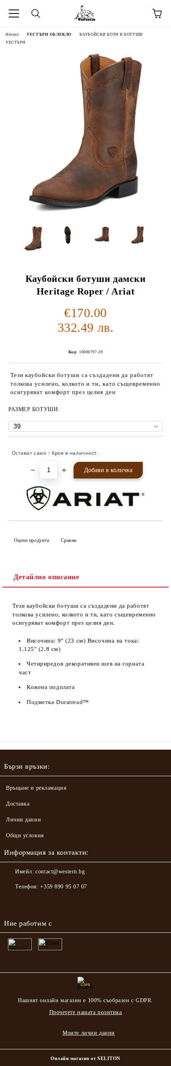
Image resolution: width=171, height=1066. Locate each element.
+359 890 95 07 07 (63, 887)
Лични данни (23, 820)
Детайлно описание (47, 577)
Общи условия (25, 835)
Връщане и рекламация (36, 788)
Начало (12, 34)
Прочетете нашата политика (85, 1012)
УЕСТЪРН (15, 42)
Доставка (17, 804)
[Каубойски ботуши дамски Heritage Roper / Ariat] (85, 213)
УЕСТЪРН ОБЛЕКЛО (49, 34)
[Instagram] (31, 902)
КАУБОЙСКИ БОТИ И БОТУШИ (111, 34)
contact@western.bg (60, 872)
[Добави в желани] (151, 449)
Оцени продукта (31, 540)
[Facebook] (14, 902)
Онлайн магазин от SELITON (85, 1058)
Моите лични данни (88, 1033)
